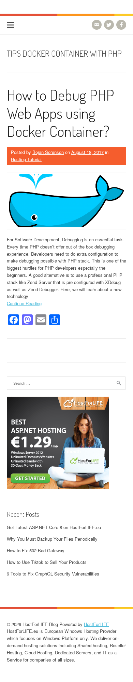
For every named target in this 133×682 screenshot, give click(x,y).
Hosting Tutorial (26, 159)
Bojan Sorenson (48, 152)
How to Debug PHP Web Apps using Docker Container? (60, 112)
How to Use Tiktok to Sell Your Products (47, 562)
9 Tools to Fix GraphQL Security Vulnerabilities (53, 573)
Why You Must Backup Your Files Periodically (52, 539)
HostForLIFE (96, 624)
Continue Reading (24, 303)
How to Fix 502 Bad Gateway (35, 550)
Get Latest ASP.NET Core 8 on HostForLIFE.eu (54, 527)
